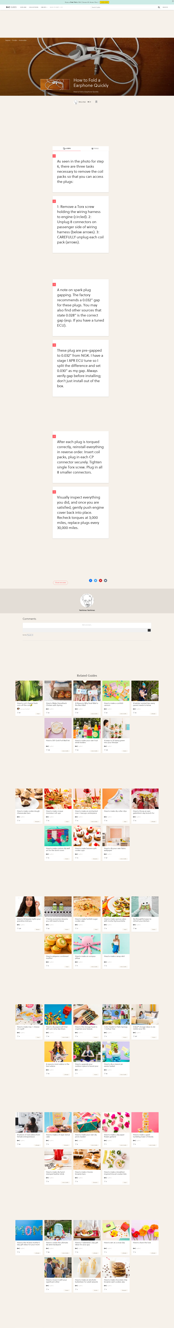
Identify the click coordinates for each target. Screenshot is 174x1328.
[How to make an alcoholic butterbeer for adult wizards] (87, 1267)
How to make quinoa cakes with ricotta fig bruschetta (115, 920)
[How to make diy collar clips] (116, 799)
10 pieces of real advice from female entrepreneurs (28, 1136)
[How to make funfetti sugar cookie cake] (87, 906)
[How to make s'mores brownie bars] (87, 1159)
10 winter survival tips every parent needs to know (144, 704)
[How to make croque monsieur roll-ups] (58, 799)
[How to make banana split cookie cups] (87, 836)
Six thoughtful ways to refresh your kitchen (142, 920)
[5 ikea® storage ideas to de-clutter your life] (145, 1014)
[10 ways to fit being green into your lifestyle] (116, 728)
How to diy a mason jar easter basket (113, 1065)
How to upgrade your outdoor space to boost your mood (86, 1066)
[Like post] (96, 102)
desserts (37, 821)
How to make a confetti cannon (113, 704)
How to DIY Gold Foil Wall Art (58, 740)
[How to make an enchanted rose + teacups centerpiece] (87, 799)
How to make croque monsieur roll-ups (54, 812)
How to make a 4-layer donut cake (58, 1136)
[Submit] (158, 7)
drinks (95, 1290)
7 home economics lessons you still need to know (57, 920)
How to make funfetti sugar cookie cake (86, 920)
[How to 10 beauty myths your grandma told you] (29, 906)
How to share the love (142, 1243)
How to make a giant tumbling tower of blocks (143, 1136)
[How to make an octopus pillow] (87, 944)
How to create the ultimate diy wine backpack (57, 1244)
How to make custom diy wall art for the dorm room (58, 849)
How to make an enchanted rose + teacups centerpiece (86, 812)
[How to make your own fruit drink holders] (87, 728)
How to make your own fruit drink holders (86, 741)
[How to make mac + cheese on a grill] (29, 1014)
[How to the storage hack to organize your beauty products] (87, 1014)
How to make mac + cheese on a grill (28, 1028)
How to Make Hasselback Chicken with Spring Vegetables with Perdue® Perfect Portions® (56, 706)
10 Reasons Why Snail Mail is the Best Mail (86, 704)
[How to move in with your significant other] (58, 1267)
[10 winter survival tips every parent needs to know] (145, 691)
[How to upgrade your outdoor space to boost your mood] (87, 1052)
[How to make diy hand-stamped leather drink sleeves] (58, 1159)
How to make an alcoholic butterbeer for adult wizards (86, 1281)
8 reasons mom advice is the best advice (57, 1065)
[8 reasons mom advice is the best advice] (58, 1052)
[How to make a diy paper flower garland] (116, 1122)
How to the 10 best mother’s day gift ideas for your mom (28, 1244)
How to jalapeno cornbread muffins (57, 957)
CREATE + (44, 7)
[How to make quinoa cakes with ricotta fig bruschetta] (116, 906)
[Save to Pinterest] (100, 580)
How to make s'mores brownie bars (84, 1173)
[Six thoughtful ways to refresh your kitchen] (145, 906)
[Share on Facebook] (90, 580)
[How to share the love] (145, 1230)
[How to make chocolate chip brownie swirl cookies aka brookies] (116, 1267)
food (38, 713)
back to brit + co (56, 7)
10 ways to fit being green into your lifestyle (114, 741)
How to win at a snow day (114, 1243)
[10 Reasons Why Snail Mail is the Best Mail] (87, 691)
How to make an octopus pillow (85, 957)
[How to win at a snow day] (116, 1230)
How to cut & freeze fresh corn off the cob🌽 (27, 704)
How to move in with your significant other (56, 1281)
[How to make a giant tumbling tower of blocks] (145, 1122)
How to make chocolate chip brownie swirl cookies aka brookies (115, 1282)
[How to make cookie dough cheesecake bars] (29, 799)
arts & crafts (94, 713)
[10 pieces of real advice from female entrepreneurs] (29, 1122)
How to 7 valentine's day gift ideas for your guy (86, 1244)
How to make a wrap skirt (114, 956)
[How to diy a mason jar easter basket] (116, 1052)
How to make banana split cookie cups (86, 849)
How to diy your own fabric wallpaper (115, 849)
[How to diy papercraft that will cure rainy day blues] (58, 1014)
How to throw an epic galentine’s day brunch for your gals (143, 813)
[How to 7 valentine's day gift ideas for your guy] (87, 1230)
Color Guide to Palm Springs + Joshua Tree (116, 1028)
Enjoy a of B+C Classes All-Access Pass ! (82, 2)
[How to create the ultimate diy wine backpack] (58, 1230)
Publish (149, 630)
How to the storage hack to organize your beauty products (86, 1029)
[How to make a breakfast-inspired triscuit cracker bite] (116, 1159)
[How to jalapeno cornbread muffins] (58, 944)
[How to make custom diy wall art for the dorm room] (58, 836)
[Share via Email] (105, 580)
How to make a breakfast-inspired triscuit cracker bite (115, 1173)
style (125, 821)
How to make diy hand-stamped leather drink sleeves (55, 1174)
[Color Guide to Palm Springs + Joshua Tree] (116, 1014)
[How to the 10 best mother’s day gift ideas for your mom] (29, 1230)
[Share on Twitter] (95, 580)
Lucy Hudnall (26, 709)
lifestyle (153, 713)
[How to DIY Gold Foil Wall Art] (58, 728)
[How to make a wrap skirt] (116, 944)
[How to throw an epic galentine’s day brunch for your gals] (145, 799)
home (124, 751)
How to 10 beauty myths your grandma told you (29, 920)
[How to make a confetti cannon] (116, 691)
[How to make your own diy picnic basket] (87, 1122)
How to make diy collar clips (115, 811)
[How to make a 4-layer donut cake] (58, 1122)
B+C (52, 709)
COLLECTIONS (33, 7)
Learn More (104, 2)
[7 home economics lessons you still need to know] (58, 906)
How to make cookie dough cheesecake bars (28, 812)
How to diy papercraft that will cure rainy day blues (57, 1028)
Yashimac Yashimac (87, 610)
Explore (7, 40)
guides (14, 40)
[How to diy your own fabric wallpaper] (116, 836)
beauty (37, 929)
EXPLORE (23, 7)
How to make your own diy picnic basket (86, 1136)
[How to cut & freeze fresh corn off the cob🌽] (29, 691)
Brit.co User (82, 102)
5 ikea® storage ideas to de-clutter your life (144, 1028)
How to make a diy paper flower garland (114, 1136)
